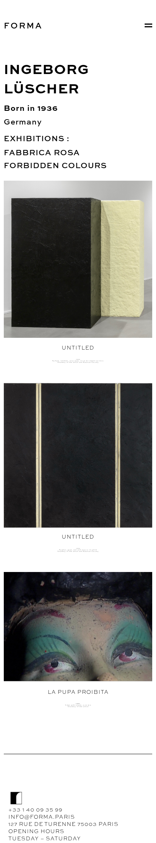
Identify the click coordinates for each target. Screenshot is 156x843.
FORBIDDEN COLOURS (55, 165)
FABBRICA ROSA (42, 152)
